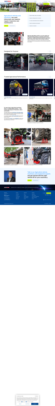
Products (25, 195)
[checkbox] (19, 401)
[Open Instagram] (48, 194)
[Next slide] (50, 51)
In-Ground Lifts (18, 196)
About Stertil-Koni (26, 197)
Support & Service (26, 196)
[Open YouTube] (47, 194)
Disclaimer (50, 203)
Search (35, 1)
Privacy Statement (46, 203)
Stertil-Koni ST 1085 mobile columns (18, 112)
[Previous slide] (48, 51)
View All (33, 198)
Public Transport (34, 195)
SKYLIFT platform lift (15, 115)
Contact (25, 198)
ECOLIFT (11, 118)
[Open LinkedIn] (45, 194)
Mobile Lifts (17, 198)
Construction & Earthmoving (35, 196)
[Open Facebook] (50, 194)
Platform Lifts (17, 197)
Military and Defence (34, 197)
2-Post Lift (17, 195)
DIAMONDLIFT (17, 118)
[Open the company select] (6, 3)
